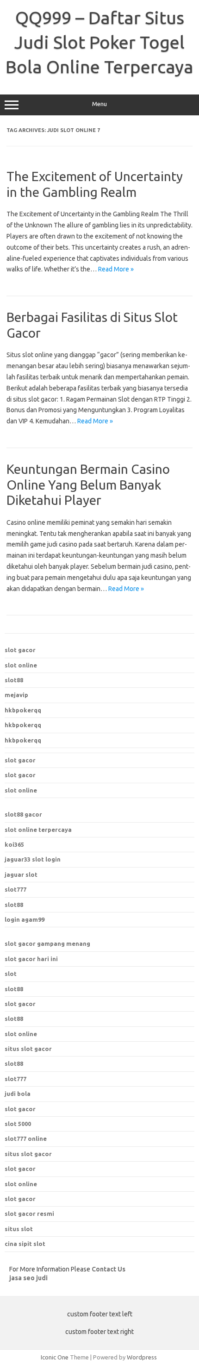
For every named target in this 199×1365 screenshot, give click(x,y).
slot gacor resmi (29, 1213)
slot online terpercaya (38, 829)
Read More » (116, 269)
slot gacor (20, 650)
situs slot (19, 1229)
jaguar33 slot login (33, 859)
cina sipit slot (25, 1243)
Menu (99, 104)
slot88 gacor (23, 814)
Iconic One (54, 1357)
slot (11, 973)
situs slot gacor (28, 1154)
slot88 (14, 680)
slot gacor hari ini (31, 959)
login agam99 (24, 919)
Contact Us (108, 1269)
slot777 (15, 889)
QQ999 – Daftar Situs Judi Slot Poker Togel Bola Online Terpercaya (99, 42)
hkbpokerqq (23, 710)
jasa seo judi (28, 1278)
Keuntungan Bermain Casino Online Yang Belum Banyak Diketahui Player (88, 484)
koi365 (14, 844)
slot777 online (26, 1138)
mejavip (16, 695)
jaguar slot (21, 874)
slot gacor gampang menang (47, 943)
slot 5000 (18, 1123)
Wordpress (142, 1357)
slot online (21, 665)
